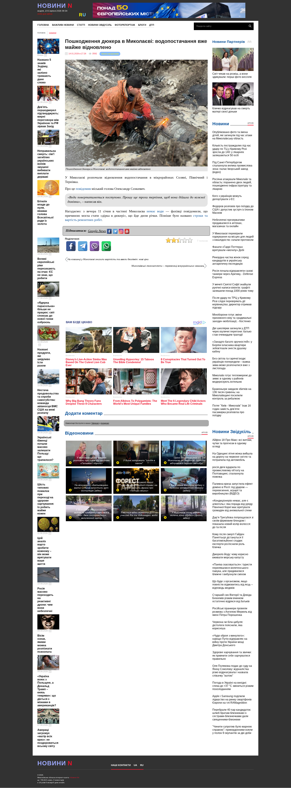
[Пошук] (250, 26)
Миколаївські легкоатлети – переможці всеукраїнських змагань (168, 266)
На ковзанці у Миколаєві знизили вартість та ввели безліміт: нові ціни (108, 259)
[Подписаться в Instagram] (121, 231)
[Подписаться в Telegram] (116, 231)
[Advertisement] (136, 292)
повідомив (83, 188)
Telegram (95, 423)
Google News (97, 231)
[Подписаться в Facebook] (110, 231)
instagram (105, 423)
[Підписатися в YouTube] (127, 231)
